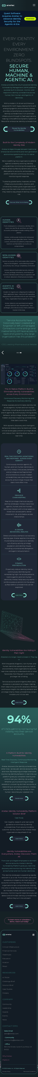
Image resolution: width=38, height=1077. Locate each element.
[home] (8, 5)
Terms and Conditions (29, 1071)
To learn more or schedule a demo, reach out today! (19, 921)
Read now (30, 19)
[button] (34, 5)
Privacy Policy (6, 1071)
